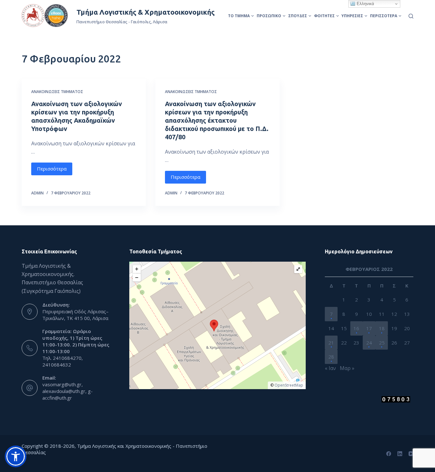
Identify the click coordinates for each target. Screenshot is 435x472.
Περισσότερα (383, 15)
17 (369, 328)
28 (331, 356)
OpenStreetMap (289, 385)
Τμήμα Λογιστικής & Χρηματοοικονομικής (145, 12)
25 (382, 342)
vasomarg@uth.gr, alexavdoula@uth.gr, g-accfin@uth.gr (67, 391)
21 (331, 342)
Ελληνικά (364, 3)
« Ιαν (330, 368)
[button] (15, 456)
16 (356, 328)
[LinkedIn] (399, 453)
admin (37, 193)
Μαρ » (347, 368)
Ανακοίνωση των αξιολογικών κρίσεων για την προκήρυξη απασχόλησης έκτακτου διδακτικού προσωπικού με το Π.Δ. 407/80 (216, 120)
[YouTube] (411, 453)
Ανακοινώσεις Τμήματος (57, 91)
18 (382, 328)
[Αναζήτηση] (411, 16)
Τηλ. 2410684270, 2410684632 (62, 361)
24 (369, 342)
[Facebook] (388, 453)
